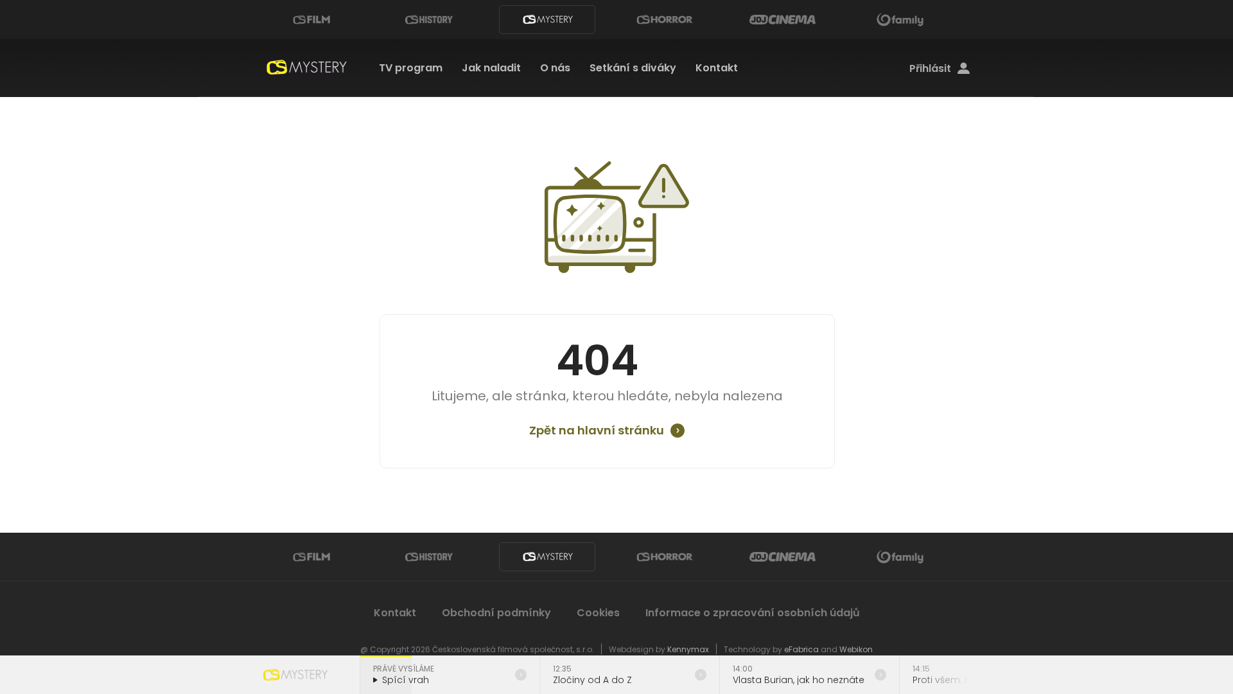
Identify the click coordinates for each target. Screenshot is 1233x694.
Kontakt (716, 67)
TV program (410, 67)
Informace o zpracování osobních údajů (752, 612)
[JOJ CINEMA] (782, 19)
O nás (555, 67)
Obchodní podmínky (496, 612)
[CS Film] (311, 19)
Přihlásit (930, 69)
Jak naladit (491, 67)
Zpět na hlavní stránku (596, 430)
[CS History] (429, 19)
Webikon (856, 649)
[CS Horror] (664, 19)
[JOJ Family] (900, 19)
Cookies (598, 612)
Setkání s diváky (633, 67)
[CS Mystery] (547, 19)
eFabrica (801, 649)
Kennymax (688, 649)
